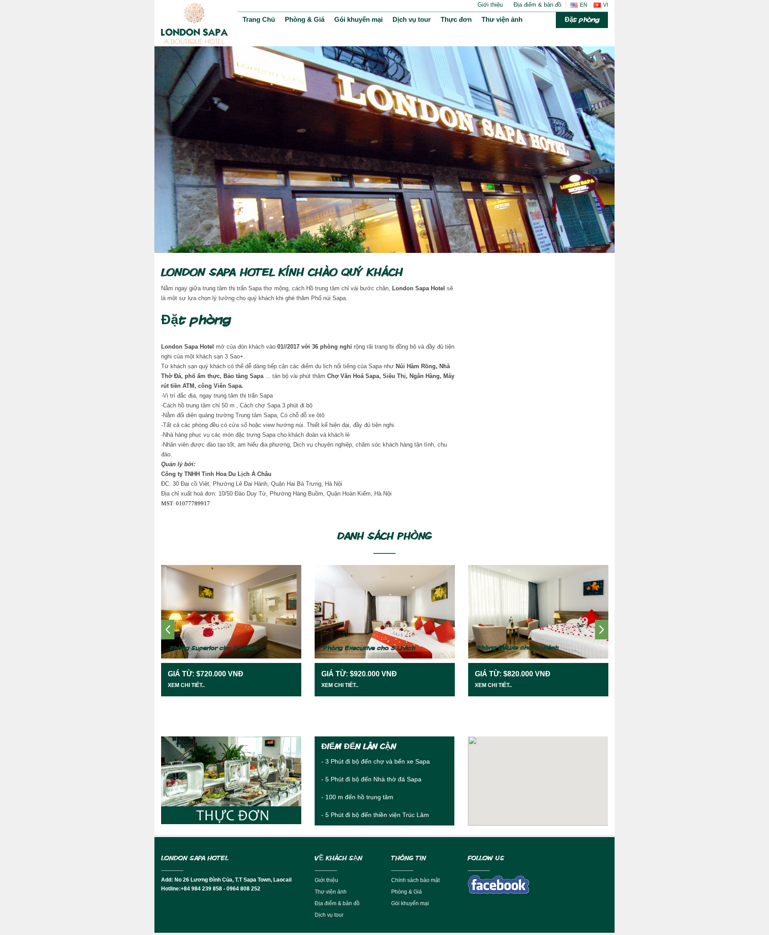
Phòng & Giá (304, 19)
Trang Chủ (259, 19)
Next (601, 143)
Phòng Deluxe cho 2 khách (518, 648)
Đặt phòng (582, 19)
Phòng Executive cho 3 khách (369, 648)
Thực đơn (456, 19)
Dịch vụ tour (412, 19)
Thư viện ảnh (502, 19)
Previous (167, 143)
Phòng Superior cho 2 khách (214, 648)
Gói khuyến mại (358, 19)
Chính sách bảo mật (415, 880)
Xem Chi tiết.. (186, 685)
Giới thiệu (490, 4)
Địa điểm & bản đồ (537, 4)
